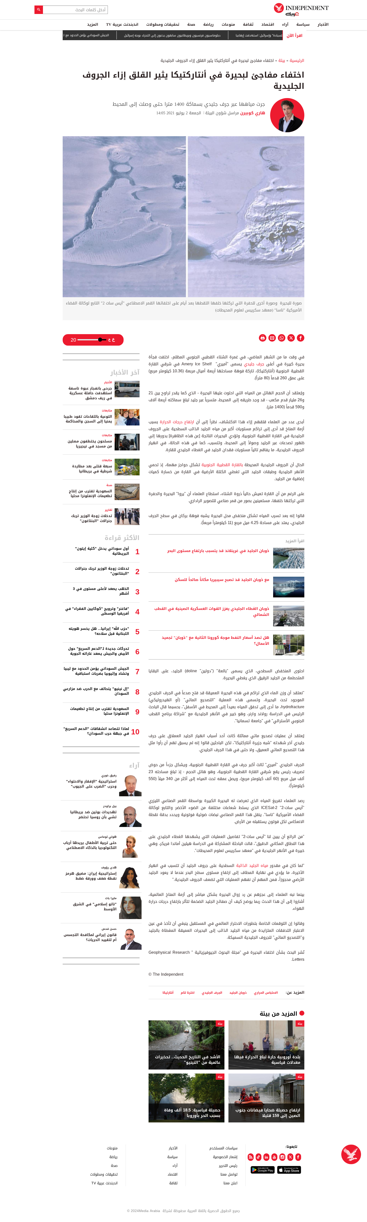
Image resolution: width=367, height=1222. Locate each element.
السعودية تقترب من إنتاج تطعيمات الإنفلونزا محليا (90, 494)
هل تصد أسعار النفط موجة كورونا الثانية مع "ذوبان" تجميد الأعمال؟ (215, 641)
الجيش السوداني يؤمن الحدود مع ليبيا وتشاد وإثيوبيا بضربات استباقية (90, 35)
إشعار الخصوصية (225, 1157)
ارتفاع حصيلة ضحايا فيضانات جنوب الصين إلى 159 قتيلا (267, 1113)
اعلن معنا (230, 1183)
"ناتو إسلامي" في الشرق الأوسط (95, 907)
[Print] (262, 338)
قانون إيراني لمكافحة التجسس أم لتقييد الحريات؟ (90, 937)
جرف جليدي (255, 364)
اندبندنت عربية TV (122, 24)
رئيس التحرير (228, 1165)
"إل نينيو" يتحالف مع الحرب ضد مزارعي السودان (96, 691)
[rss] (251, 1157)
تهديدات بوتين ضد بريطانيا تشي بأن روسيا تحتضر (93, 814)
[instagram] (282, 1157)
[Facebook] (298, 1157)
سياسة (303, 24)
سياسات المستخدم (223, 1148)
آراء (285, 24)
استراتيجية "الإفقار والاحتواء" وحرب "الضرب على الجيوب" (91, 784)
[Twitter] (290, 1157)
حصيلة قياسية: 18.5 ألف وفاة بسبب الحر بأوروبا (192, 1113)
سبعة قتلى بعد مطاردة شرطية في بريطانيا (92, 469)
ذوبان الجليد (238, 992)
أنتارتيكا (168, 992)
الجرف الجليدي (212, 992)
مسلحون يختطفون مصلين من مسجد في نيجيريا (90, 444)
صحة (191, 24)
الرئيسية (297, 60)
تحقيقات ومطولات (162, 24)
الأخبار (323, 24)
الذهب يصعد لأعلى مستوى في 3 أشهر (101, 591)
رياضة (208, 24)
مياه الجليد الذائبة (251, 865)
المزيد (92, 24)
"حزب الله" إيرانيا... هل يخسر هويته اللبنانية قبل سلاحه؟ (99, 631)
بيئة (281, 60)
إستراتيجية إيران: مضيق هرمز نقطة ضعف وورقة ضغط (91, 876)
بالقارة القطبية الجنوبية (222, 465)
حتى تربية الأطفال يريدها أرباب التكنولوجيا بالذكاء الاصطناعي (90, 845)
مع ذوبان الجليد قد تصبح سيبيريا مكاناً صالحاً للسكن (221, 580)
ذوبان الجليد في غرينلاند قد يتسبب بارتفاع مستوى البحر (218, 551)
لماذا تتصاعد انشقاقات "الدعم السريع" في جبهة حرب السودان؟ (96, 731)
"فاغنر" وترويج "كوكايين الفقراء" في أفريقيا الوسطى (97, 611)
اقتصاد (267, 24)
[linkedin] (266, 1157)
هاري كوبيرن (252, 113)
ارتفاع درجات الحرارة (176, 422)
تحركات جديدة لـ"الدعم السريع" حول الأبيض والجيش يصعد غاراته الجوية (98, 651)
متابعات (107, 410)
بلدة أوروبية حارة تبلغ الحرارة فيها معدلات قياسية (267, 1060)
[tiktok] (259, 1157)
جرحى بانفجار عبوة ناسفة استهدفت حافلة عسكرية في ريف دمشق (90, 393)
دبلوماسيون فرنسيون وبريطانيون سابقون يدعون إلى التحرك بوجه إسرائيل (199, 35)
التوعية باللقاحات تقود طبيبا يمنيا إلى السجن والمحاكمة (88, 419)
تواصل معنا (228, 1174)
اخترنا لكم (187, 992)
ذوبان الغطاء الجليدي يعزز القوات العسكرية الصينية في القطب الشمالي (211, 612)
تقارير (108, 510)
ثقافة (248, 24)
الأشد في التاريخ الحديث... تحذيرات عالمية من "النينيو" (187, 1060)
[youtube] (274, 1157)
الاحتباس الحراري (266, 992)
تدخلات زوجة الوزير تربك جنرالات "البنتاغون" (91, 518)
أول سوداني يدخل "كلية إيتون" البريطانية (102, 551)
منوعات (228, 24)
